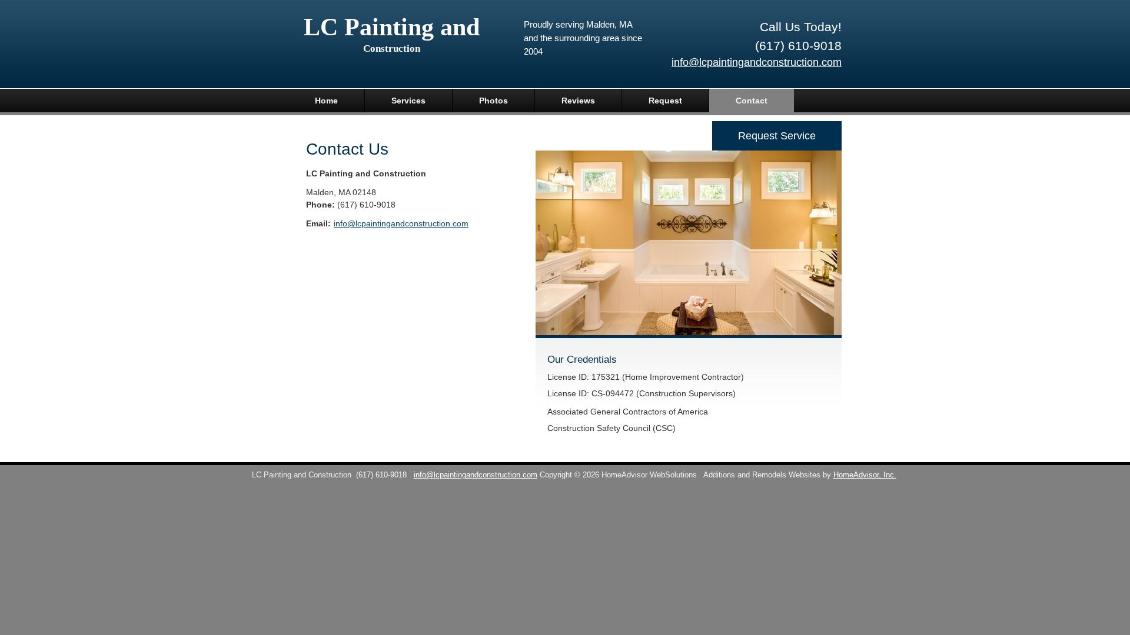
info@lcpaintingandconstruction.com (757, 62)
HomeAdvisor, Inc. (864, 475)
